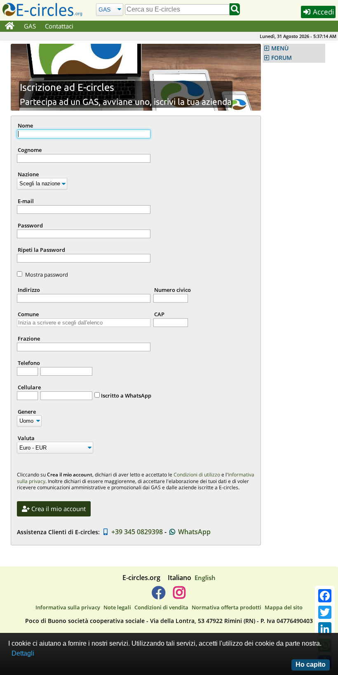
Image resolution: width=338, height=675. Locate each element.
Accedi (322, 12)
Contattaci (59, 26)
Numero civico (172, 290)
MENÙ (280, 48)
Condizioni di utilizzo (197, 474)
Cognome (30, 150)
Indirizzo (29, 290)
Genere (27, 411)
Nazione (28, 174)
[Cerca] (235, 9)
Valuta (26, 438)
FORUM (281, 58)
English (205, 577)
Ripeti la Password (41, 249)
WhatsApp (193, 531)
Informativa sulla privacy (67, 607)
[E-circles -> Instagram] (179, 595)
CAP (159, 314)
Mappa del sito (284, 607)
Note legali (117, 607)
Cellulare (29, 387)
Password (30, 225)
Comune (28, 314)
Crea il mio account (58, 508)
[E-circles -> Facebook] (158, 595)
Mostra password (46, 274)
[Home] (9, 26)
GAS (30, 26)
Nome (25, 125)
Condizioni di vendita (161, 607)
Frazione (29, 338)
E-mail (26, 201)
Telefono (29, 363)
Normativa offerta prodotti (226, 607)
